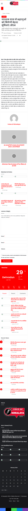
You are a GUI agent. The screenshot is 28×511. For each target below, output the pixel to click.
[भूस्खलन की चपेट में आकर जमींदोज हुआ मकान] (5, 371)
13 (13, 480)
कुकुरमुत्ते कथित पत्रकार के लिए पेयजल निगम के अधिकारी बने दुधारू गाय (18, 300)
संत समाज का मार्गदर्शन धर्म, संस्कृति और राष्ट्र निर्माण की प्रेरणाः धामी (17, 364)
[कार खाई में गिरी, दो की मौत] (5, 385)
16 (25, 480)
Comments (23, 293)
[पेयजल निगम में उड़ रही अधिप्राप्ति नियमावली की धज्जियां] (6, 329)
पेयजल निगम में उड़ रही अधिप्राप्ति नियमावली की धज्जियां (17, 329)
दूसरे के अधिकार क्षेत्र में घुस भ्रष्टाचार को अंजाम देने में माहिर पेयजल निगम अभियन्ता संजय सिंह (18, 308)
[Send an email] (11, 33)
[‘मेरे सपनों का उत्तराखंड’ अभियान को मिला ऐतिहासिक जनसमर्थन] (21, 195)
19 (10, 483)
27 (14, 486)
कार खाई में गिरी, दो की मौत (17, 383)
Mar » (5, 490)
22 (21, 483)
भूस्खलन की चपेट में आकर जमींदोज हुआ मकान (17, 370)
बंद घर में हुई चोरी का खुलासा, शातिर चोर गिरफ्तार (17, 376)
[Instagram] (16, 421)
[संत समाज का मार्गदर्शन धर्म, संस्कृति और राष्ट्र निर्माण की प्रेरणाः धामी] (5, 364)
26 (10, 486)
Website (3, 249)
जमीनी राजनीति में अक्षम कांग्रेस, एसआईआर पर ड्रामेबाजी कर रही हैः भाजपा (18, 391)
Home (3, 13)
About (14, 501)
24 (3, 486)
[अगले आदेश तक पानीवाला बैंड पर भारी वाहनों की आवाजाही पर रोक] (7, 179)
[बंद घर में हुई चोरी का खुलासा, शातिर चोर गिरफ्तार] (5, 378)
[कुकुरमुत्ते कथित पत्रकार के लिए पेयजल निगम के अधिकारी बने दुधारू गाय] (6, 300)
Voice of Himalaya (7, 33)
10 (3, 480)
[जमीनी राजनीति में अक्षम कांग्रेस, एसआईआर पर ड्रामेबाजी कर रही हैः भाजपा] (5, 391)
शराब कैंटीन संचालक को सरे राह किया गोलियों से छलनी (7, 202)
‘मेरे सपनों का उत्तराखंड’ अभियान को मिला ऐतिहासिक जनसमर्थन (20, 202)
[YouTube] (14, 421)
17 (2, 483)
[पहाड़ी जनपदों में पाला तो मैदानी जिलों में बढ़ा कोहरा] (6, 316)
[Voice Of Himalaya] (14, 3)
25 (6, 486)
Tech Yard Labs (14, 498)
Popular (4, 293)
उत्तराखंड (7, 13)
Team (18, 501)
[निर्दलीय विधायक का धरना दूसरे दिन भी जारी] (21, 179)
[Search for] (26, 4)
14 (17, 480)
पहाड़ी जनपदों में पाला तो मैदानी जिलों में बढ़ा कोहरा (18, 315)
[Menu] (2, 4)
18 (6, 483)
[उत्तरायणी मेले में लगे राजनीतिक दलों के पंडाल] (6, 323)
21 (17, 483)
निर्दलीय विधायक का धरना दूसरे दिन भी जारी (20, 184)
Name (3, 236)
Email (3, 242)
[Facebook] (12, 421)
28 (17, 486)
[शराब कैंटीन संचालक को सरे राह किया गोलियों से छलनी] (7, 195)
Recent (13, 293)
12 (10, 480)
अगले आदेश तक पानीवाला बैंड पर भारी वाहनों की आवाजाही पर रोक (6, 186)
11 (6, 480)
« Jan (2, 490)
